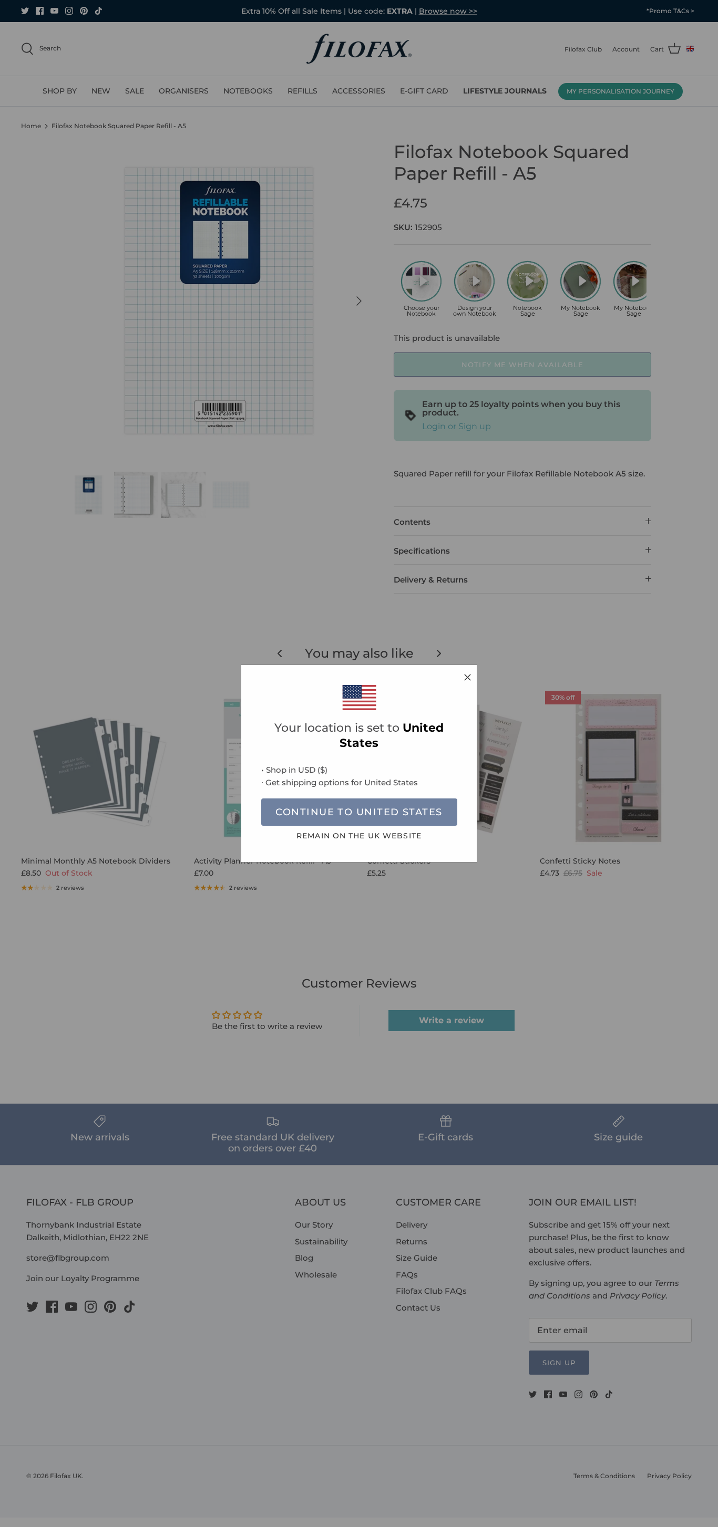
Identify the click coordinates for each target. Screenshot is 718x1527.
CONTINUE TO (358, 812)
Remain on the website (359, 835)
